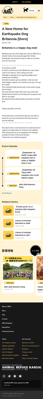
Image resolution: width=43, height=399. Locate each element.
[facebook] (4, 376)
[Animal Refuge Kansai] (8, 10)
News (4, 310)
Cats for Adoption (7, 352)
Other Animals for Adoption (10, 355)
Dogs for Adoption (7, 349)
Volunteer (25, 355)
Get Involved (26, 339)
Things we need (27, 352)
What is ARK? (6, 306)
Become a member (28, 342)
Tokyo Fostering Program (30, 358)
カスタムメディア (17, 396)
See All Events (7, 193)
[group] (18, 274)
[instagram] (15, 376)
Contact (4, 319)
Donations (25, 349)
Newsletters (6, 327)
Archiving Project (8, 331)
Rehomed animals (8, 358)
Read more (7, 385)
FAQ (3, 315)
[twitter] (9, 376)
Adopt (4, 339)
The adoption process (9, 342)
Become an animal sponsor (30, 346)
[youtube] (20, 376)
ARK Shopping (7, 323)
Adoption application (8, 346)
